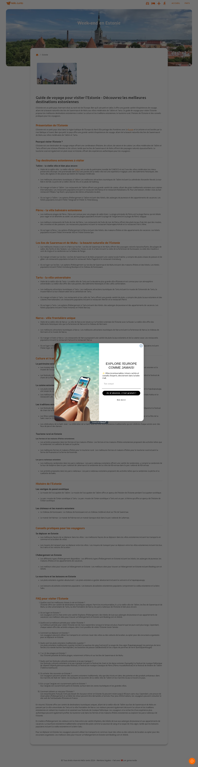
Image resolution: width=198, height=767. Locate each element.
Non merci (121, 400)
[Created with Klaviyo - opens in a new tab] (99, 422)
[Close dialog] (141, 345)
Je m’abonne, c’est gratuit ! (121, 393)
